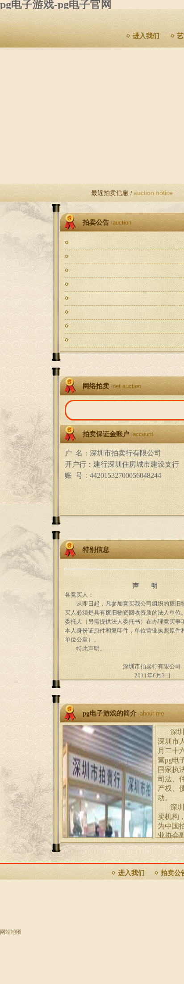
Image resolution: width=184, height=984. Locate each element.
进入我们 (146, 35)
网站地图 (10, 932)
